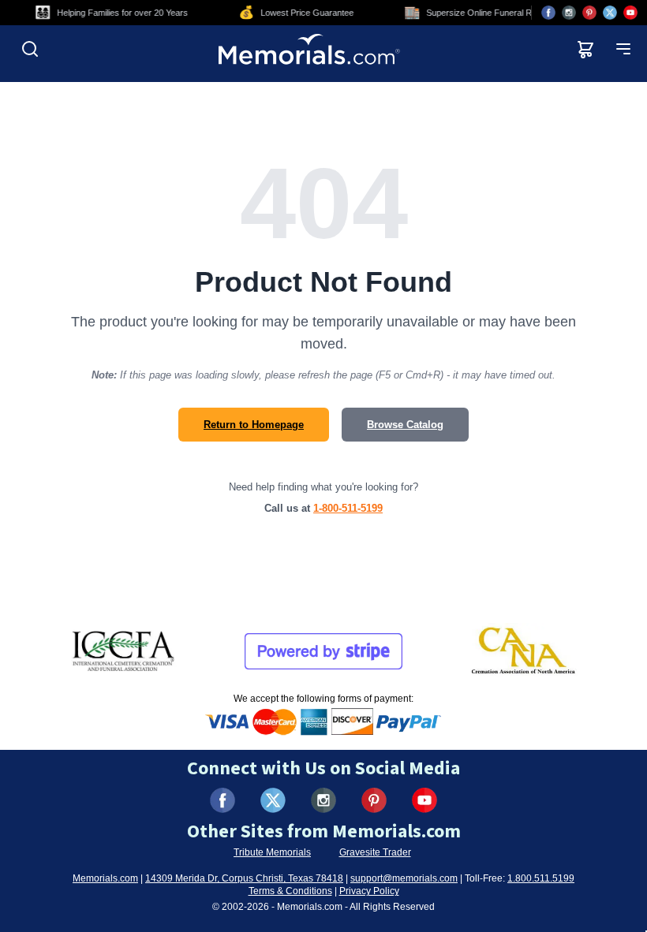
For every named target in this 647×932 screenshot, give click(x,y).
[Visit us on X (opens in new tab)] (610, 13)
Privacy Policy (369, 891)
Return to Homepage (254, 425)
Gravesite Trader (375, 852)
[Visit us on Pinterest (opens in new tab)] (589, 13)
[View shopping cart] (585, 48)
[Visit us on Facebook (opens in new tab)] (548, 13)
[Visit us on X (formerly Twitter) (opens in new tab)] (273, 800)
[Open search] (30, 48)
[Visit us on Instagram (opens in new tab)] (569, 13)
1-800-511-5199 (348, 508)
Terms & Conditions (290, 891)
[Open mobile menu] (623, 49)
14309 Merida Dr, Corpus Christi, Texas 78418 (244, 878)
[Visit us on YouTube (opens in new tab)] (630, 13)
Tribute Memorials (272, 852)
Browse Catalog (405, 425)
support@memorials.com (404, 878)
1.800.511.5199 (540, 878)
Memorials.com (105, 878)
